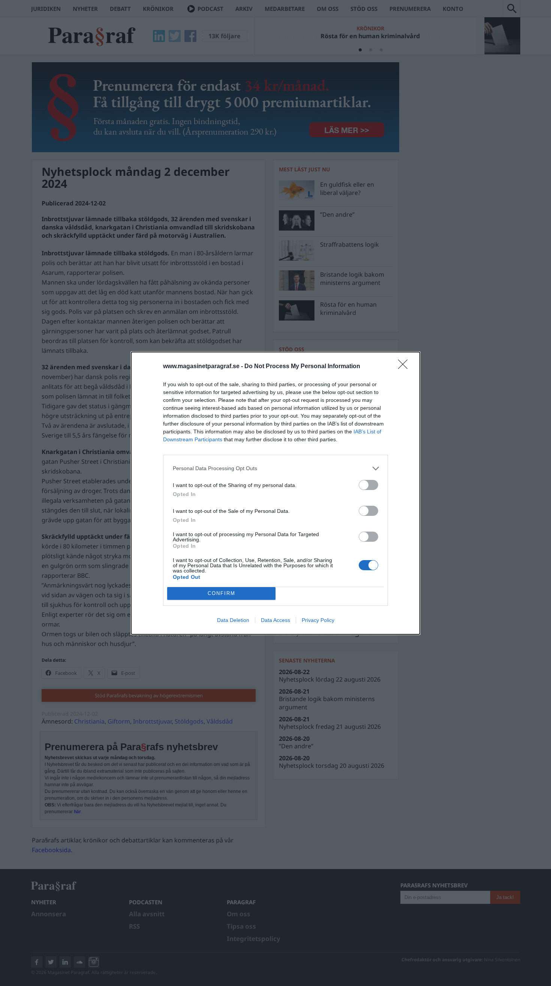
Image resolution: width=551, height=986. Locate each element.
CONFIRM (221, 593)
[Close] (405, 367)
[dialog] (275, 493)
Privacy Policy (318, 620)
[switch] (368, 485)
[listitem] (275, 468)
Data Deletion (233, 620)
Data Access (275, 620)
